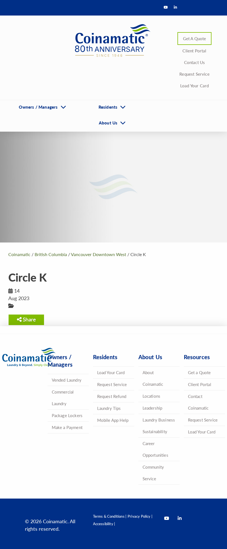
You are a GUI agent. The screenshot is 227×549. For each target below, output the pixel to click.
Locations (152, 396)
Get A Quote (194, 38)
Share (28, 319)
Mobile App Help (113, 420)
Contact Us (194, 62)
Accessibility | (104, 523)
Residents (108, 107)
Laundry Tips (109, 408)
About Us (108, 123)
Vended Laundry (67, 380)
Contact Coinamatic (198, 402)
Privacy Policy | (140, 516)
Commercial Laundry (63, 397)
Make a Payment (67, 427)
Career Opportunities (155, 449)
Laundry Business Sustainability (159, 425)
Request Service (194, 74)
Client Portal (194, 50)
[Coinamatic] (111, 40)
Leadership (152, 408)
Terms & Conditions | (110, 516)
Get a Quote (199, 372)
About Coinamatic (153, 378)
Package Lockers (67, 415)
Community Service (153, 472)
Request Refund (112, 396)
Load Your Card (194, 85)
